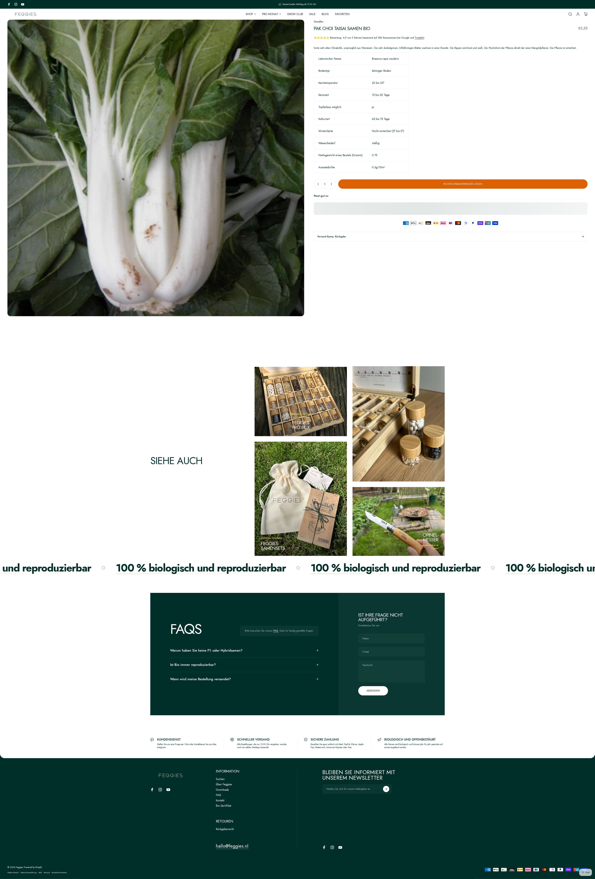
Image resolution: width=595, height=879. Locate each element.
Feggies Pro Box (301, 425)
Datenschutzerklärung (28, 872)
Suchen (220, 779)
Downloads (222, 790)
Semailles (318, 21)
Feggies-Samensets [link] (273, 546)
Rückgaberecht (225, 829)
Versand (47, 872)
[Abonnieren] (386, 789)
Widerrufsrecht (13, 872)
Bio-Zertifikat (223, 806)
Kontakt (220, 800)
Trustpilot (419, 38)
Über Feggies (224, 784)
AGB (40, 872)
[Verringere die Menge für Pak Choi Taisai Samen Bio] (317, 184)
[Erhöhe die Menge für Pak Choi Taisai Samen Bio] (332, 184)
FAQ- (276, 631)
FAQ (218, 795)
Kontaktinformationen (59, 872)
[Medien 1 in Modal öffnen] (155, 168)
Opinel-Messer (431, 537)
